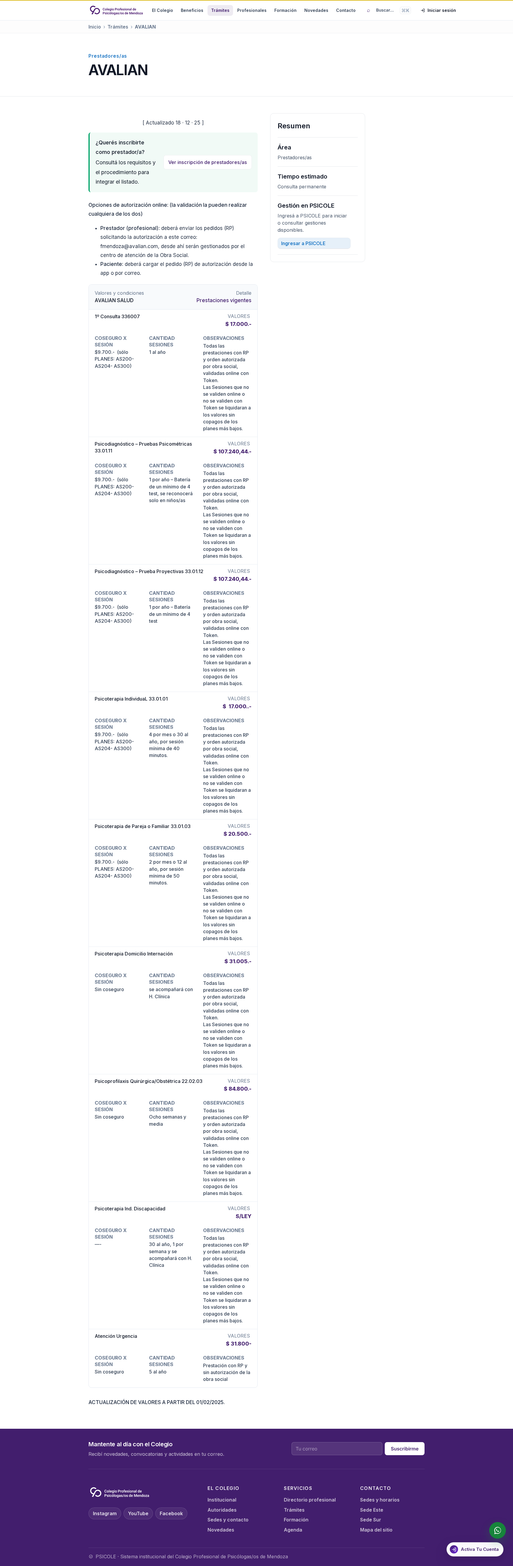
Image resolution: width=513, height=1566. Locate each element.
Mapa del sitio (376, 1530)
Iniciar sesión (442, 10)
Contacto (346, 10)
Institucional (222, 1500)
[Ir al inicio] (116, 10)
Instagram (105, 1513)
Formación (285, 10)
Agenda (293, 1530)
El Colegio (162, 10)
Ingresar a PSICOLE (303, 243)
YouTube (138, 1513)
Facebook (171, 1513)
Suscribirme (405, 1449)
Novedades (316, 10)
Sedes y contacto (228, 1520)
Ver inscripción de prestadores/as (207, 162)
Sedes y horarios (380, 1500)
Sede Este (371, 1510)
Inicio (94, 27)
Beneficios (192, 10)
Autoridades (222, 1510)
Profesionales (252, 10)
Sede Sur (370, 1520)
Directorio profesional (310, 1500)
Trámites (220, 10)
